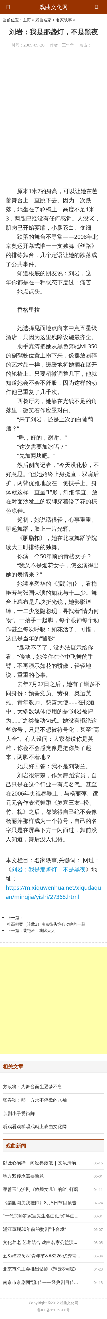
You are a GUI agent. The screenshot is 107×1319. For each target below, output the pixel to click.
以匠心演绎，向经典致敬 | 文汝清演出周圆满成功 (53, 1163)
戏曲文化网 (53, 7)
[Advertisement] (53, 105)
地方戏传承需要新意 (23, 1176)
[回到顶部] (99, 1311)
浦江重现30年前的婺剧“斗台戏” (34, 1229)
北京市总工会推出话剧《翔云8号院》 (40, 1269)
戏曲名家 (43, 20)
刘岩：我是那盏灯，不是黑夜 (48, 869)
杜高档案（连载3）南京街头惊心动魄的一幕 (46, 924)
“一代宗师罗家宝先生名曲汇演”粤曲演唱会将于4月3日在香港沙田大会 (53, 1216)
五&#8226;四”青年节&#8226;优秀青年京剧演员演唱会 (53, 1256)
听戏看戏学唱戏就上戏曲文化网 (35, 1126)
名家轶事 (64, 20)
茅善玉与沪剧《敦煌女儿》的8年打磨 (40, 1189)
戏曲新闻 (16, 1145)
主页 (27, 20)
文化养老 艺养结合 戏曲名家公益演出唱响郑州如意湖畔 (53, 1242)
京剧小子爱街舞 (19, 1113)
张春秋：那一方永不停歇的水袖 (35, 1100)
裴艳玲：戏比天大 (39, 930)
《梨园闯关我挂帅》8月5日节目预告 (39, 1202)
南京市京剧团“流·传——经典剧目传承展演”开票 (51, 1282)
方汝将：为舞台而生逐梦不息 (32, 1086)
